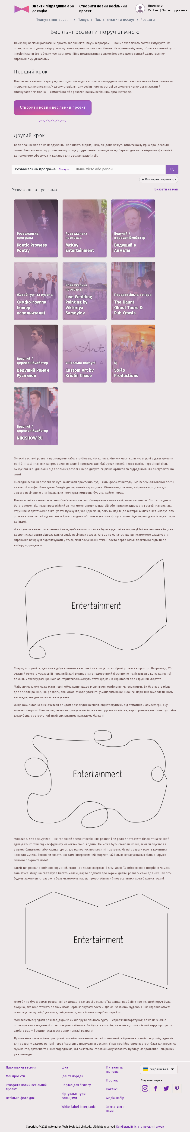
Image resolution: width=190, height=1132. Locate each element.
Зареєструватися (174, 10)
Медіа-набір (115, 1098)
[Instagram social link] (145, 1088)
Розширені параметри (160, 179)
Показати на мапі (165, 189)
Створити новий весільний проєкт (53, 107)
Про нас (112, 1080)
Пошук (83, 19)
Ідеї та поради (72, 1076)
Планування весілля (53, 19)
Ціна (64, 1067)
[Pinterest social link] (177, 1088)
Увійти (153, 10)
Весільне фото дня (20, 1098)
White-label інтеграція (78, 1107)
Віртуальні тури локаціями (73, 1096)
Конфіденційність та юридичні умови (140, 1126)
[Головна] (22, 8)
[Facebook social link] (155, 1088)
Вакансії (112, 1089)
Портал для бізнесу (76, 1085)
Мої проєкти (15, 1076)
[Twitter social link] (166, 1088)
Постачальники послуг (114, 19)
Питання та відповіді (114, 1070)
